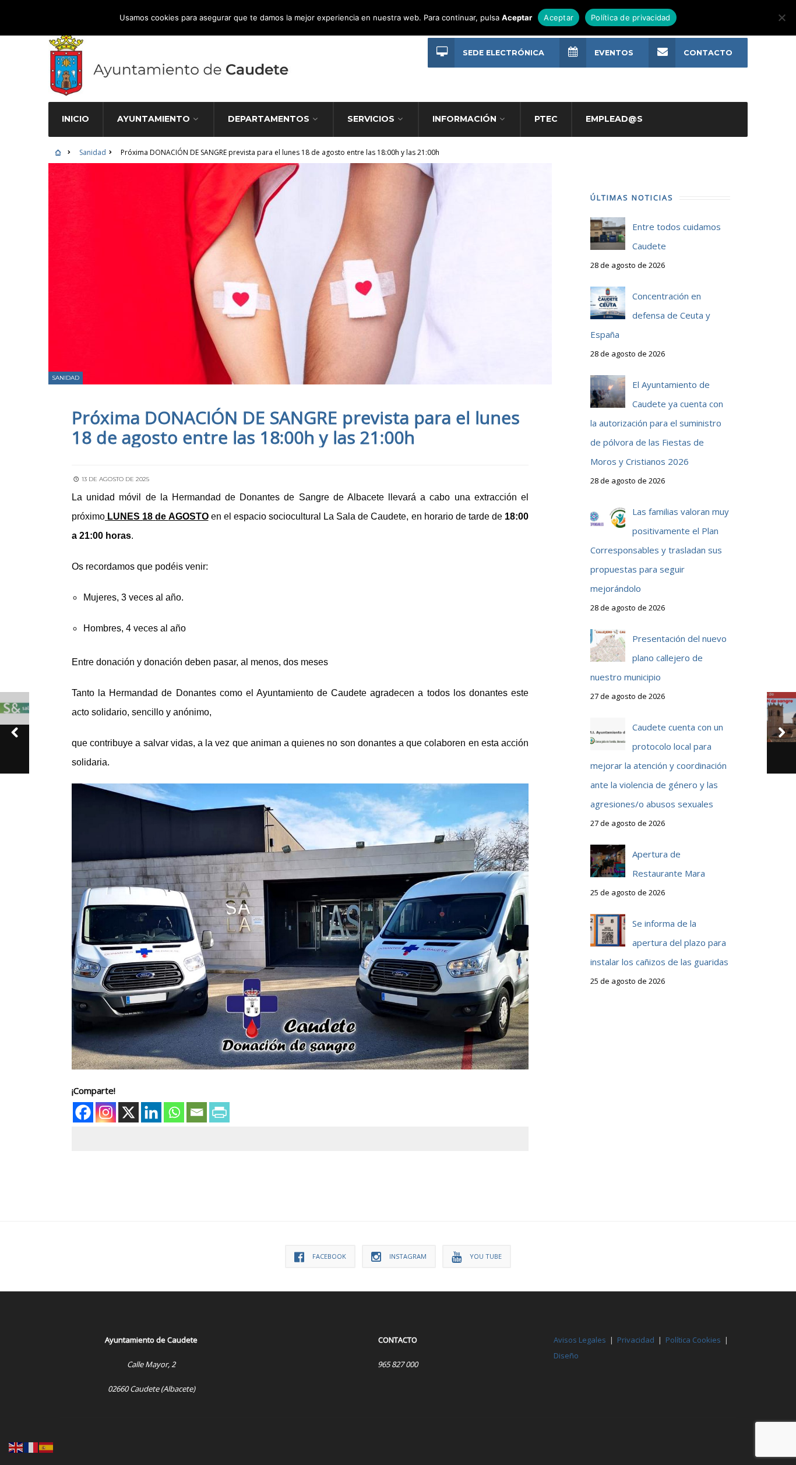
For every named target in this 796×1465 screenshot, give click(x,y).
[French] (31, 1446)
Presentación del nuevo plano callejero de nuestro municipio (658, 658)
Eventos (613, 52)
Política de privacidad (631, 17)
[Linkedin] (151, 1112)
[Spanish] (46, 1446)
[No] (781, 17)
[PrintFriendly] (219, 1112)
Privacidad (635, 1340)
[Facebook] (83, 1112)
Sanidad (92, 152)
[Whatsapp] (174, 1112)
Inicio (75, 119)
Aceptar (558, 17)
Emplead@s (614, 119)
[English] (16, 1446)
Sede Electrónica (503, 52)
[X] (128, 1112)
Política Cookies (693, 1340)
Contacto (708, 52)
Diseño (566, 1355)
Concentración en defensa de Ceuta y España (650, 315)
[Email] (196, 1112)
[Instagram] (106, 1112)
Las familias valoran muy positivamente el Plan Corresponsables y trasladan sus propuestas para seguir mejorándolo (659, 550)
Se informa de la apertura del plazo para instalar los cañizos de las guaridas (659, 942)
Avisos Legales (580, 1340)
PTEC (546, 119)
